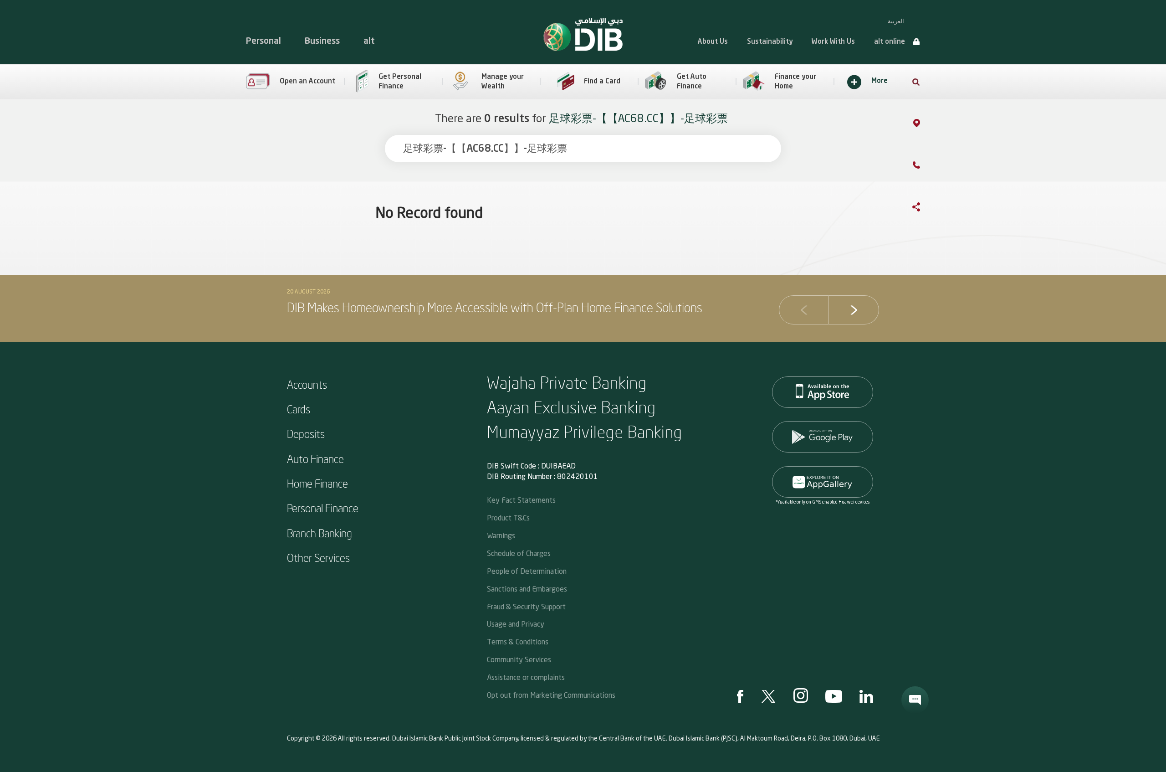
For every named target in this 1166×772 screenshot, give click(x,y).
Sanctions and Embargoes (527, 588)
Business (322, 41)
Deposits (306, 433)
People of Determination (527, 570)
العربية (896, 21)
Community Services (519, 659)
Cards (298, 409)
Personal (263, 41)
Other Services (318, 557)
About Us (713, 42)
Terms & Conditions (517, 641)
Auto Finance (315, 458)
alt (369, 41)
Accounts (307, 384)
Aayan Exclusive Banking (571, 406)
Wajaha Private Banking (567, 382)
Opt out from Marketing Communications (551, 694)
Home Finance (317, 483)
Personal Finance (322, 508)
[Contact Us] (925, 167)
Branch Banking (319, 533)
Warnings (501, 535)
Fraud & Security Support (526, 606)
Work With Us (833, 42)
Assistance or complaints (526, 677)
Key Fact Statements (521, 499)
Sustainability (770, 42)
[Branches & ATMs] (926, 124)
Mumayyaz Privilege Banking (585, 431)
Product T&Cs (508, 517)
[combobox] (583, 148)
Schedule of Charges (519, 553)
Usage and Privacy (515, 623)
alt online (889, 42)
